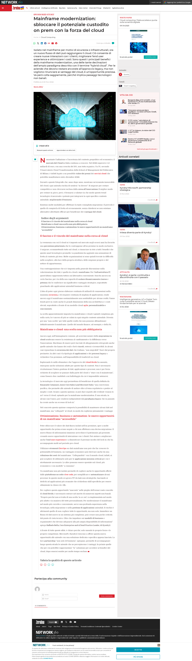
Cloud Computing (48, 37)
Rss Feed (57, 626)
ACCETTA (138, 649)
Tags (50, 626)
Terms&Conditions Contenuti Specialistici (95, 626)
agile (86, 305)
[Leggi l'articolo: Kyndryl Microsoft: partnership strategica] (138, 180)
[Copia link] (49, 43)
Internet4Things (95, 8)
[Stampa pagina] (56, 43)
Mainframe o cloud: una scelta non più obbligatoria (64, 224)
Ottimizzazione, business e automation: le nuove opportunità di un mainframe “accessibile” (77, 228)
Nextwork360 (40, 636)
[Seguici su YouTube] (75, 622)
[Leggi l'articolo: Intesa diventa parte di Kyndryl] (138, 224)
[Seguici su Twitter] (66, 622)
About (38, 626)
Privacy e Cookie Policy (70, 626)
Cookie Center (117, 626)
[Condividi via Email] (52, 43)
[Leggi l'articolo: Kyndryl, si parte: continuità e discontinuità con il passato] (138, 269)
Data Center (83, 8)
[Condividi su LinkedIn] (41, 43)
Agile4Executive (118, 8)
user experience (58, 440)
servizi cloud (100, 174)
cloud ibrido (91, 362)
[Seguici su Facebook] (70, 622)
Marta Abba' (38, 87)
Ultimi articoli (35, 8)
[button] (6, 8)
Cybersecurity (72, 8)
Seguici (52, 622)
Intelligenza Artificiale (49, 8)
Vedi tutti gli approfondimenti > (147, 149)
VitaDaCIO (106, 8)
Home (36, 37)
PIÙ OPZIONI (138, 656)
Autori (44, 626)
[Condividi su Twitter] (38, 43)
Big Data (62, 8)
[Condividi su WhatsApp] (34, 43)
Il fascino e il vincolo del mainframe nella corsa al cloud (66, 221)
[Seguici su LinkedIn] (62, 622)
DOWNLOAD (150, 57)
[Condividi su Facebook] (45, 43)
